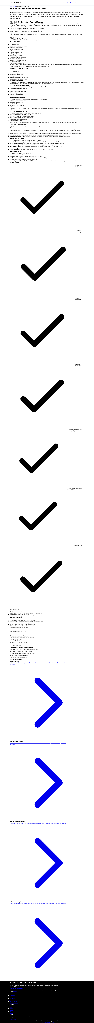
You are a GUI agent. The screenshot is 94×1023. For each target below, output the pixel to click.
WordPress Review (14, 997)
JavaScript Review (14, 1000)
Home (62, 2)
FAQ (74, 2)
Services (65, 2)
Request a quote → (14, 1019)
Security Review (13, 1001)
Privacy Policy (43, 1022)
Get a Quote (81, 2)
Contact (77, 2)
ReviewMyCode (16, 3)
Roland (15, 991)
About (68, 2)
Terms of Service (50, 1022)
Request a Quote (14, 634)
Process (72, 2)
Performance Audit (14, 1003)
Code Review (12, 995)
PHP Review (12, 998)
